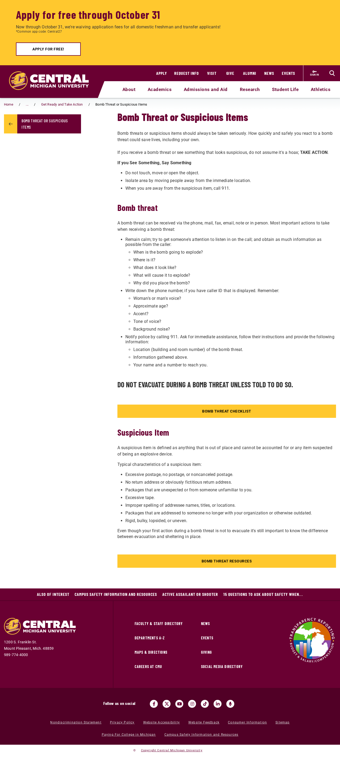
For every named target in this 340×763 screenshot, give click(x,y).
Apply (161, 73)
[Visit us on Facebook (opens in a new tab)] (154, 704)
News (269, 73)
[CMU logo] (52, 74)
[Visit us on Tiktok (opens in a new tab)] (205, 704)
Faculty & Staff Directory (159, 623)
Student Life (285, 89)
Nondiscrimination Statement (75, 722)
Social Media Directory (222, 666)
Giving (206, 652)
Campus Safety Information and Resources (116, 594)
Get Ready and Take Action (62, 104)
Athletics (321, 89)
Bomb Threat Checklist (226, 411)
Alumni (249, 73)
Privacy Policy (122, 722)
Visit (211, 73)
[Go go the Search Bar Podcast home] (230, 704)
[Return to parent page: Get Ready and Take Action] (10, 123)
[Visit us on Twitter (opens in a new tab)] (166, 704)
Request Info (186, 73)
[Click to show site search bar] (332, 73)
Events (288, 73)
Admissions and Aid (206, 89)
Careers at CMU (148, 666)
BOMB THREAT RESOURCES (227, 561)
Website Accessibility (161, 722)
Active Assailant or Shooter (190, 594)
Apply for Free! (48, 49)
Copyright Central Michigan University (171, 750)
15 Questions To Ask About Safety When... (263, 594)
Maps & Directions (151, 652)
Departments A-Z (150, 638)
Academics (160, 89)
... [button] (27, 104)
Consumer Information (247, 722)
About (129, 89)
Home (8, 104)
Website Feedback (203, 722)
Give (230, 73)
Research (250, 89)
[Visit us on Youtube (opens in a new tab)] (179, 704)
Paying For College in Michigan (129, 734)
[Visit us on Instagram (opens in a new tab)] (192, 704)
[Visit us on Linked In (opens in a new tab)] (217, 704)
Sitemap (282, 722)
